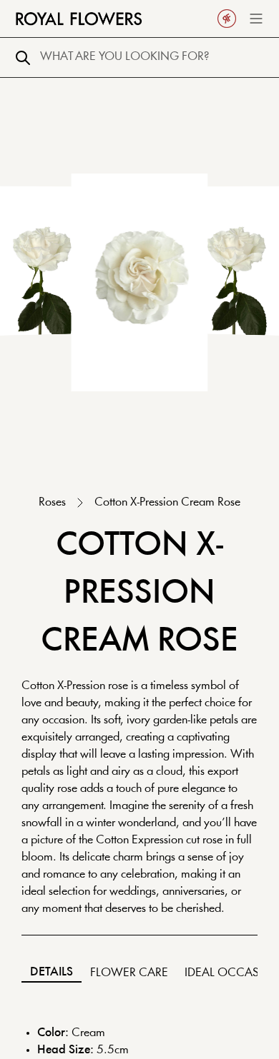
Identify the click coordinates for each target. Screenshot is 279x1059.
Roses (52, 502)
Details (51, 972)
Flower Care (129, 973)
